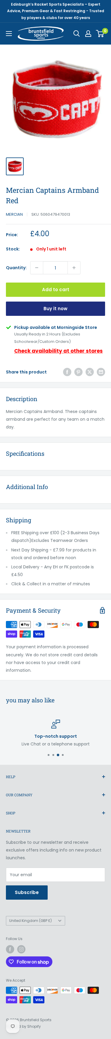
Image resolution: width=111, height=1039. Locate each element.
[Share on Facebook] (67, 372)
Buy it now (55, 308)
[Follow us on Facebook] (10, 949)
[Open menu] (9, 33)
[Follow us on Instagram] (21, 949)
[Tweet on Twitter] (90, 372)
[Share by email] (101, 372)
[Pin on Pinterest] (78, 372)
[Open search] (76, 33)
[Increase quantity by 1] (74, 267)
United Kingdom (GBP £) (30, 920)
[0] (100, 33)
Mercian (14, 214)
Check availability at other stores (58, 350)
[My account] (88, 33)
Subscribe (27, 892)
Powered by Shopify (23, 1026)
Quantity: (16, 268)
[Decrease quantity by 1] (36, 267)
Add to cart (55, 289)
